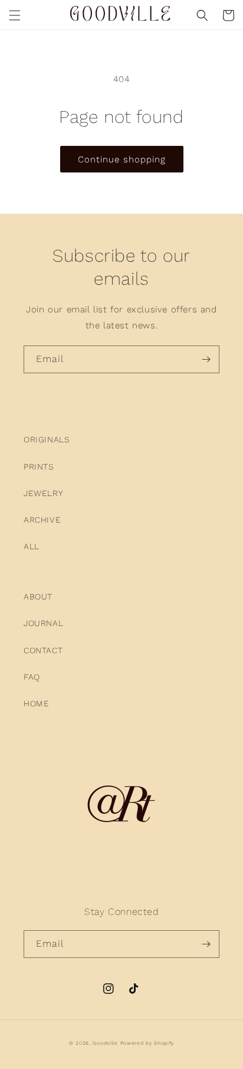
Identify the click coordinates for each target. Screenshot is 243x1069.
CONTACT (43, 650)
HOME (36, 703)
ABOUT (38, 596)
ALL (32, 546)
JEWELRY (43, 493)
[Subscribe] (206, 359)
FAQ (32, 677)
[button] (15, 15)
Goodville (105, 1043)
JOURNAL (43, 623)
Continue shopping (122, 159)
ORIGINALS (47, 439)
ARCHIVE (42, 519)
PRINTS (39, 466)
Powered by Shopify (147, 1043)
